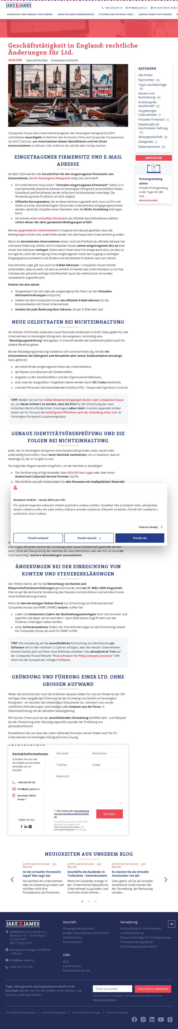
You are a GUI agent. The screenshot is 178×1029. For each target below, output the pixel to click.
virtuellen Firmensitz (53, 218)
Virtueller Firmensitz (153, 119)
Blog (66, 961)
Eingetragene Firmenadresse (76, 14)
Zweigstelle (147, 142)
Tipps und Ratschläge (152, 86)
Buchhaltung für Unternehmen (140, 928)
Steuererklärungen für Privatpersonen (145, 937)
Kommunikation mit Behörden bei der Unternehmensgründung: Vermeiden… (133, 877)
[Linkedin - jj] (153, 1020)
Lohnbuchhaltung (132, 933)
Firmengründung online (78, 928)
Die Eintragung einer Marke (138, 946)
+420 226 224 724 (113, 7)
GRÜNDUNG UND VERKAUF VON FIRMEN (29, 14)
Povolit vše (140, 538)
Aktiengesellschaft (152, 137)
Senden (109, 814)
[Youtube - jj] (161, 1020)
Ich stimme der (71, 813)
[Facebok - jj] (136, 1020)
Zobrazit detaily (148, 526)
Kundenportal (72, 966)
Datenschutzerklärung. (105, 999)
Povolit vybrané (87, 538)
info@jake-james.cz (137, 7)
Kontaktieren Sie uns (76, 970)
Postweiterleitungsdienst (136, 942)
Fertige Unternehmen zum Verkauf (86, 933)
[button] (12, 879)
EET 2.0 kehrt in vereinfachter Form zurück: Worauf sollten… (88, 874)
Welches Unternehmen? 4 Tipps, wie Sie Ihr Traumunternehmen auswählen (40, 877)
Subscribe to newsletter (152, 989)
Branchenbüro (72, 942)
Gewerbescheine (151, 147)
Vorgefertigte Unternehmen (149, 113)
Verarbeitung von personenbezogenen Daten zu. (71, 813)
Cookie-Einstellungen (117, 1012)
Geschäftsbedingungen (54, 1012)
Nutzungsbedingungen (64, 829)
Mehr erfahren (148, 200)
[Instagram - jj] (145, 1020)
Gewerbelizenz (72, 937)
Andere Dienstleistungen (155, 14)
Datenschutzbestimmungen (67, 827)
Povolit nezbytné (38, 538)
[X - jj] (168, 1020)
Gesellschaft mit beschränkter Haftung (153, 128)
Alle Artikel (145, 75)
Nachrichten (148, 80)
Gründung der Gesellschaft (148, 104)
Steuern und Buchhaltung (116, 14)
